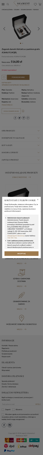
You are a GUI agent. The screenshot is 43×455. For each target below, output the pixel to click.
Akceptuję (21, 253)
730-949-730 (12, 238)
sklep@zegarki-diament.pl (15, 236)
